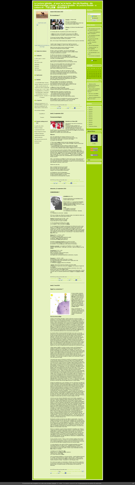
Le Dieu (94, 143)
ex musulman (64, 106)
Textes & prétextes (38, 137)
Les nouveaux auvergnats (94, 55)
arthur (90, 88)
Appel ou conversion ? (56, 289)
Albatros (90, 84)
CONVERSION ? (54, 192)
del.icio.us (63, 108)
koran (55, 108)
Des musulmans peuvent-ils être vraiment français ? (93, 85)
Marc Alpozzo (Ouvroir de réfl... (41, 139)
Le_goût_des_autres (39, 125)
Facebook (78, 108)
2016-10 (90, 109)
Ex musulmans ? (55, 15)
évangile (80, 106)
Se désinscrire (95, 18)
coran (73, 471)
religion (68, 181)
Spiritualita (37, 64)
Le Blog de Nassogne (39, 133)
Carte (89, 159)
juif (74, 181)
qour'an (52, 108)
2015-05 (90, 122)
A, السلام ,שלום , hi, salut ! (40, 58)
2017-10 (90, 107)
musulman (81, 181)
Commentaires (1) (54, 471)
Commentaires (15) (54, 181)
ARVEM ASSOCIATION (39, 135)
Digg (72, 108)
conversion (70, 106)
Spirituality (37, 68)
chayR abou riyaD (42, 22)
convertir (56, 280)
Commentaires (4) (54, 106)
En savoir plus (97, 483)
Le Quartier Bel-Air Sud (39, 129)
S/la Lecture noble (38, 62)
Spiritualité (37, 66)
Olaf (90, 97)
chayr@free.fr (42, 113)
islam (74, 106)
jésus (80, 471)
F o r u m (36, 60)
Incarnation (37, 142)
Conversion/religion (56, 117)
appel (72, 181)
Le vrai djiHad (95, 93)
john (90, 93)
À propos (42, 117)
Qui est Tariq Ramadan (94, 45)
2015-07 (90, 120)
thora (76, 106)
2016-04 (90, 111)
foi (77, 471)
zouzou (90, 95)
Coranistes (96, 95)
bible (76, 471)
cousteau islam (76, 278)
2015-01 (90, 124)
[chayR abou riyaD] (42, 44)
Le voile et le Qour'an (93, 50)
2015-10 (90, 116)
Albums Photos (91, 131)
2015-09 (90, 118)
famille (51, 183)
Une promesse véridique (40, 110)
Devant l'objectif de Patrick (40, 131)
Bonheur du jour (38, 141)
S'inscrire (95, 16)
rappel (71, 278)
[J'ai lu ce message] (133, 483)
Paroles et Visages (39, 127)
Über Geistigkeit (38, 69)
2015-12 (90, 115)
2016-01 (90, 113)
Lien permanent (75, 104)
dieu (62, 471)
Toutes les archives (93, 126)
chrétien (77, 181)
